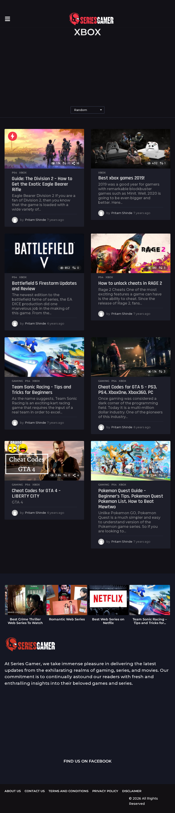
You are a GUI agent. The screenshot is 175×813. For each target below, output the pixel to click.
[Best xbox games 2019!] (130, 149)
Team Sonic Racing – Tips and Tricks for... (150, 621)
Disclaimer (132, 791)
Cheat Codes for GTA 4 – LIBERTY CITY (36, 493)
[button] (7, 18)
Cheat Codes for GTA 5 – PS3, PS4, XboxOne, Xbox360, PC (127, 390)
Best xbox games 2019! (121, 178)
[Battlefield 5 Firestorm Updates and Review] (44, 253)
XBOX (23, 172)
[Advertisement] (87, 72)
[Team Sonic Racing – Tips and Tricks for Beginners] (44, 357)
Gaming (17, 381)
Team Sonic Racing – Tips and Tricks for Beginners (41, 390)
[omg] (12, 448)
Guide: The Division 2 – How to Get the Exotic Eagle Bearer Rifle (42, 184)
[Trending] (12, 136)
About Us (13, 791)
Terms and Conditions (68, 791)
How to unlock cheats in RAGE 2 (130, 283)
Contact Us (35, 791)
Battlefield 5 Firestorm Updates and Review (44, 286)
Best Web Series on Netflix (108, 621)
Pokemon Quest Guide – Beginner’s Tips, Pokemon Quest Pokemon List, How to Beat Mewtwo (130, 499)
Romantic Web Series (67, 619)
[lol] (23, 448)
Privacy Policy (105, 791)
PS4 (14, 172)
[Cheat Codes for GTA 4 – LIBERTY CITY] (44, 461)
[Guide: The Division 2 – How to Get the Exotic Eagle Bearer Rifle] (44, 149)
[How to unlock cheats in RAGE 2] (130, 253)
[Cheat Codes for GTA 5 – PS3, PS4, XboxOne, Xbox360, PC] (130, 357)
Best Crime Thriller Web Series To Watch (25, 621)
